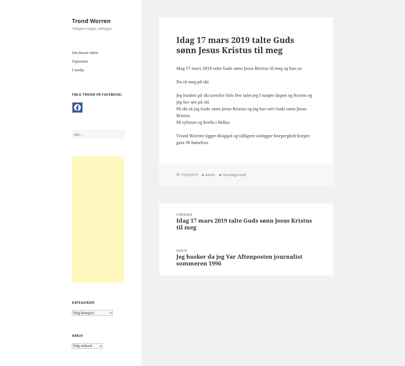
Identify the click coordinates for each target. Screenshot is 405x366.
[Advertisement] (98, 219)
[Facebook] (77, 107)
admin (210, 174)
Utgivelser (80, 61)
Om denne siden (85, 52)
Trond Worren (91, 21)
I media (78, 70)
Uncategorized (234, 174)
